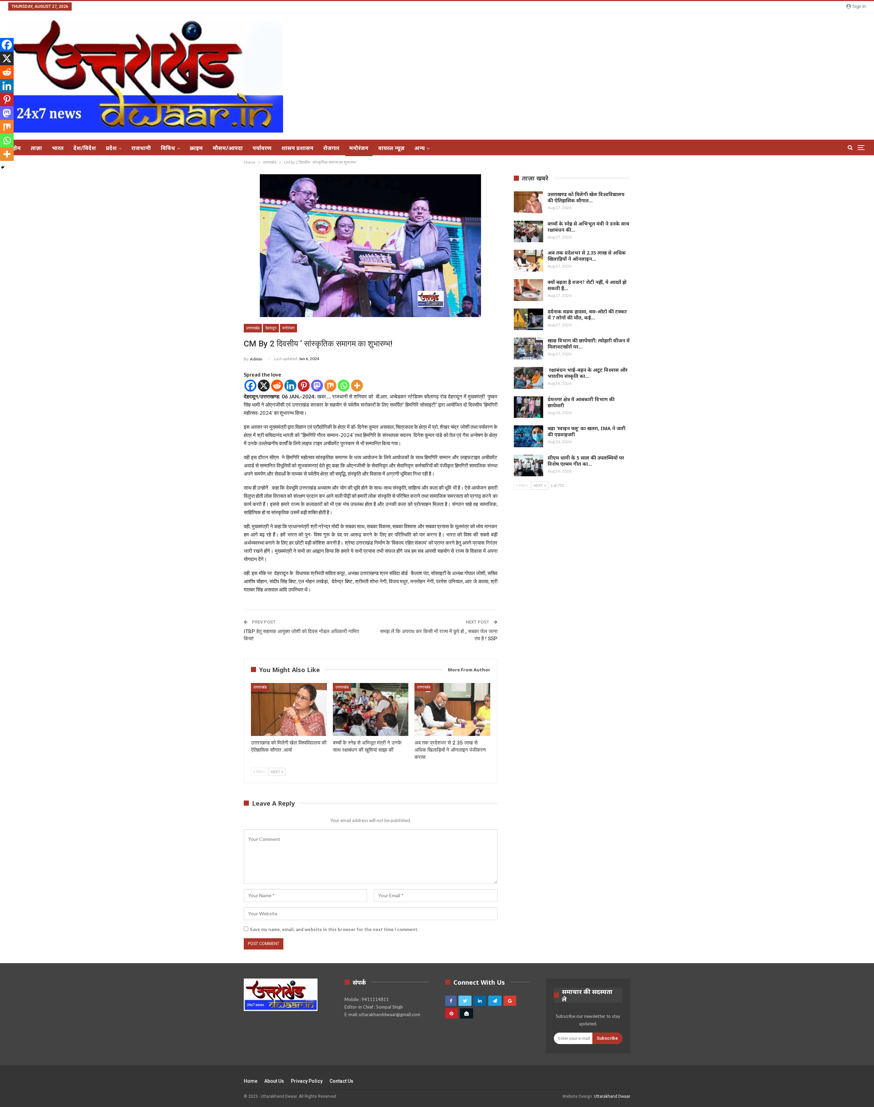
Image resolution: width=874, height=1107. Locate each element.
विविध (168, 148)
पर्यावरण (262, 148)
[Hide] (2, 167)
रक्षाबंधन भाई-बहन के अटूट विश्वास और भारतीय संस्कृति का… (588, 373)
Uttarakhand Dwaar (612, 1096)
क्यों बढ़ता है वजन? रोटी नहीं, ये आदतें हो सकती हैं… (587, 285)
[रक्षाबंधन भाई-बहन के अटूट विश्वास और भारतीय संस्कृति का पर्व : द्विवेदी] (528, 378)
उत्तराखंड (252, 328)
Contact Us (341, 1081)
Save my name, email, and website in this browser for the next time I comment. (334, 929)
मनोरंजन (358, 148)
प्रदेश (111, 148)
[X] (264, 386)
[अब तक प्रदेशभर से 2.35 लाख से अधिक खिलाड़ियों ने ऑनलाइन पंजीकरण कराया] (452, 709)
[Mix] (330, 386)
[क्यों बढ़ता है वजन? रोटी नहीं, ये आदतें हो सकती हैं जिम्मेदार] (528, 290)
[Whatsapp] (344, 386)
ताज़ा (36, 148)
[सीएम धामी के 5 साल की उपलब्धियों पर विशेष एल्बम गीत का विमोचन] (528, 466)
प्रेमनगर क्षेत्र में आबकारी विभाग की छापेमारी (581, 402)
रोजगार (331, 148)
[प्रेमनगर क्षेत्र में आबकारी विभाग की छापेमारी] (528, 407)
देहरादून (271, 328)
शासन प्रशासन (297, 148)
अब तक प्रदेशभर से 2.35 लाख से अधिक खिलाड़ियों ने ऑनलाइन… (587, 255)
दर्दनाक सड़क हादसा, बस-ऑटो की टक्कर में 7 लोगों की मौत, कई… (587, 314)
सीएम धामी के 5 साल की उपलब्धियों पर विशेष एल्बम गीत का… (586, 460)
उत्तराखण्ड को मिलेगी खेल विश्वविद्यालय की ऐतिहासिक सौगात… (586, 197)
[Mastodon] (317, 386)
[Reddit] (277, 386)
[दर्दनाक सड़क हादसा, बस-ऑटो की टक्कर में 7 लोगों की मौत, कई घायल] (528, 319)
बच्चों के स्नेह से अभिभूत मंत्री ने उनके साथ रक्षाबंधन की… (588, 226)
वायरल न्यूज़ (391, 148)
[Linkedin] (290, 386)
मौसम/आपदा (228, 148)
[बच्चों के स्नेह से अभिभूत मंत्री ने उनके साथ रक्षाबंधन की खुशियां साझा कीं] (371, 709)
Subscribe (607, 1038)
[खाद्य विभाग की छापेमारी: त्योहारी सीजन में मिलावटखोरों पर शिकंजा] (528, 348)
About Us (274, 1081)
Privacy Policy (307, 1081)
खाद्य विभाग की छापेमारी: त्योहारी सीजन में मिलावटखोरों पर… (589, 343)
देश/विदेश (84, 148)
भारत (58, 148)
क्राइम (196, 148)
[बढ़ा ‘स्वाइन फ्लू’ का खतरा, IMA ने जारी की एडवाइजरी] (528, 436)
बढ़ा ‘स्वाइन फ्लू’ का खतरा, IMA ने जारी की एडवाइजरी (586, 431)
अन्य (419, 148)
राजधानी (141, 148)
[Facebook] (250, 386)
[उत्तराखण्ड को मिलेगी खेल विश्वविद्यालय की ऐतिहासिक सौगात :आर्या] (289, 709)
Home (250, 1081)
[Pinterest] (304, 386)
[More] (357, 386)
